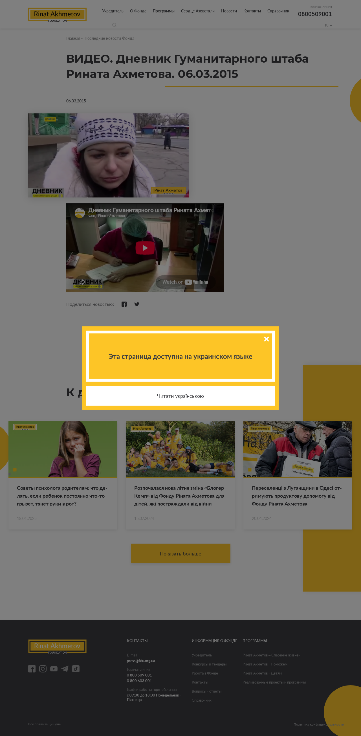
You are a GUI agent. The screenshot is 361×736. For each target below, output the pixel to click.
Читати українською (180, 396)
